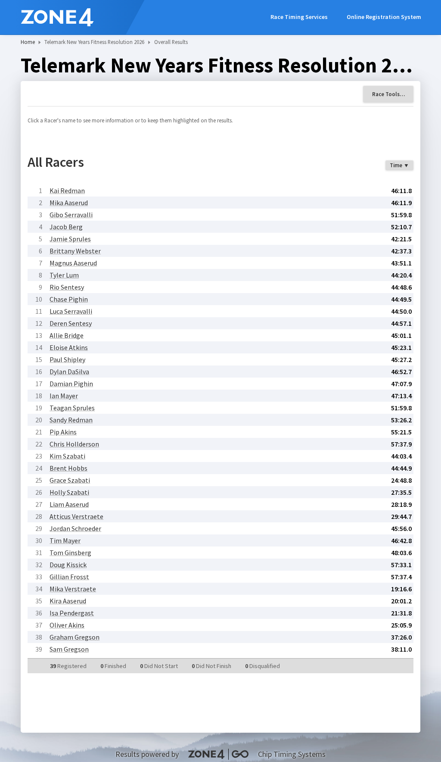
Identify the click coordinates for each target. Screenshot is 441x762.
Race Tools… (388, 94)
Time (396, 165)
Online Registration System (384, 17)
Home (28, 41)
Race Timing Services (299, 17)
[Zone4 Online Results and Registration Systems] (57, 17)
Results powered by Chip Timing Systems (220, 754)
